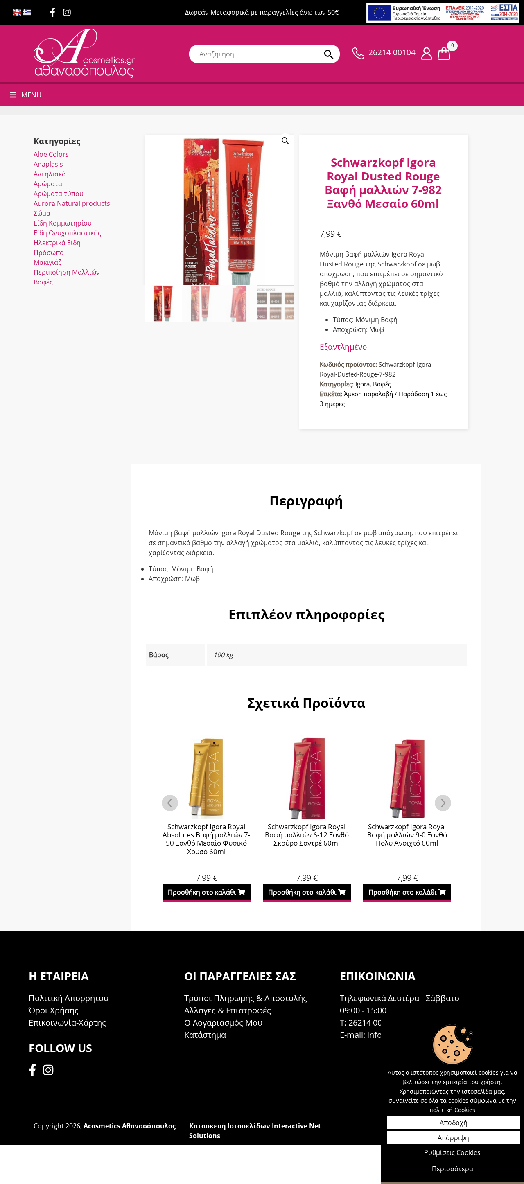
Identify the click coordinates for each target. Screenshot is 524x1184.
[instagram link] (69, 13)
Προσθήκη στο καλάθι (202, 892)
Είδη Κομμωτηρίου (63, 223)
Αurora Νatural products (72, 203)
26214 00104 (392, 52)
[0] (444, 52)
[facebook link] (35, 1071)
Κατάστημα (205, 1034)
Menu (31, 94)
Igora (362, 384)
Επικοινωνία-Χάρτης (67, 1022)
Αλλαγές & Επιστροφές (227, 1010)
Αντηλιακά (50, 173)
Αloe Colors (51, 154)
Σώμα (42, 213)
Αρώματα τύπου (59, 193)
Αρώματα (48, 183)
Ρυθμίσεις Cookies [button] (452, 1152)
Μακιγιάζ (47, 262)
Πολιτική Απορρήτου (68, 998)
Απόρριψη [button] (453, 1137)
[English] (17, 13)
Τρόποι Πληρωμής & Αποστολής (245, 998)
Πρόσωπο (49, 252)
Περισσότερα (452, 1168)
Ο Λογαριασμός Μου (223, 1022)
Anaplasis (48, 164)
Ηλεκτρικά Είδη (57, 242)
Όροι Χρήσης (54, 1010)
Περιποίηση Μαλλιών (67, 272)
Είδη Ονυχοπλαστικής (67, 232)
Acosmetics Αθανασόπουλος (130, 1125)
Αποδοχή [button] (454, 1122)
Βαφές (43, 281)
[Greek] (27, 13)
